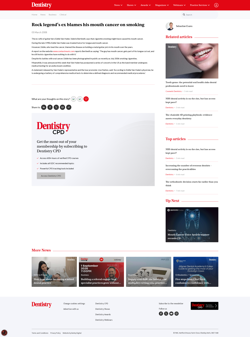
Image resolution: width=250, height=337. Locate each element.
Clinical (63, 14)
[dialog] (4, 333)
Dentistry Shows (102, 309)
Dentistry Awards (103, 314)
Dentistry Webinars (104, 320)
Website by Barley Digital (72, 333)
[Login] (216, 5)
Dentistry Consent (45, 3)
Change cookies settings (74, 303)
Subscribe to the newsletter (171, 303)
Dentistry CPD (101, 303)
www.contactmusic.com (63, 51)
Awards (144, 5)
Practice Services (198, 5)
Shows (130, 5)
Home (34, 14)
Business (53, 14)
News (117, 5)
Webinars (178, 5)
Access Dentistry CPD (51, 175)
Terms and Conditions (40, 333)
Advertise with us (71, 309)
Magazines (160, 5)
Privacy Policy (55, 333)
